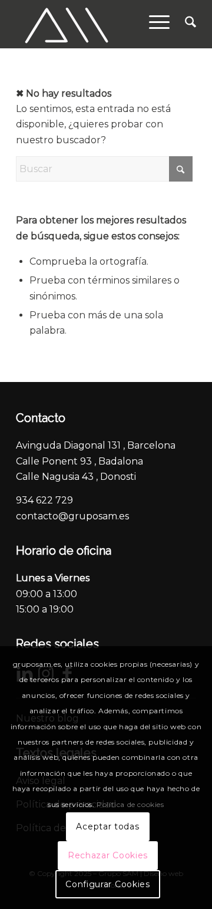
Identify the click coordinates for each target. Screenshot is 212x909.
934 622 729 (44, 500)
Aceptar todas (107, 826)
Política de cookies (130, 804)
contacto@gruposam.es (72, 516)
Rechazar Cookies (108, 855)
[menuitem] (184, 24)
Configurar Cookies (107, 884)
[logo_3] (88, 24)
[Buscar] (184, 24)
